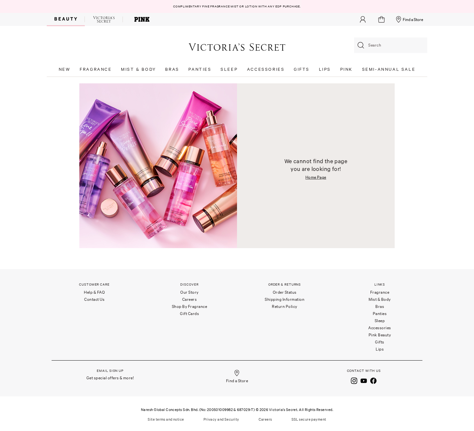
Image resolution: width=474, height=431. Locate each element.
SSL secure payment (308, 419)
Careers (189, 299)
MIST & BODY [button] (138, 69)
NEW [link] (65, 69)
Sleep (380, 320)
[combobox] (390, 45)
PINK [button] (346, 69)
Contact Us (94, 299)
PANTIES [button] (199, 69)
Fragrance (380, 292)
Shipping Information (284, 299)
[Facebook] (373, 380)
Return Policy (284, 306)
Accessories (379, 327)
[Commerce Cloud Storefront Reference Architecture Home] (237, 47)
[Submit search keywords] (361, 45)
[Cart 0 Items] (382, 19)
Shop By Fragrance (189, 306)
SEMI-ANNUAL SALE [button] (389, 69)
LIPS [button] (325, 69)
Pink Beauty (380, 334)
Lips (380, 349)
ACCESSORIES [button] (266, 69)
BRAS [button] (172, 69)
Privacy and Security (221, 419)
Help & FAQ (94, 292)
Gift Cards (189, 313)
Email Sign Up (110, 371)
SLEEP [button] (229, 69)
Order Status (285, 292)
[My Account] (362, 19)
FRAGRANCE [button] (96, 69)
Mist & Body (380, 299)
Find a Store (413, 19)
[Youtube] (363, 380)
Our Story (189, 292)
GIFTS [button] (302, 69)
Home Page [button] (315, 177)
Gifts (379, 342)
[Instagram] (354, 380)
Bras (379, 306)
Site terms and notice (166, 419)
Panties (380, 313)
